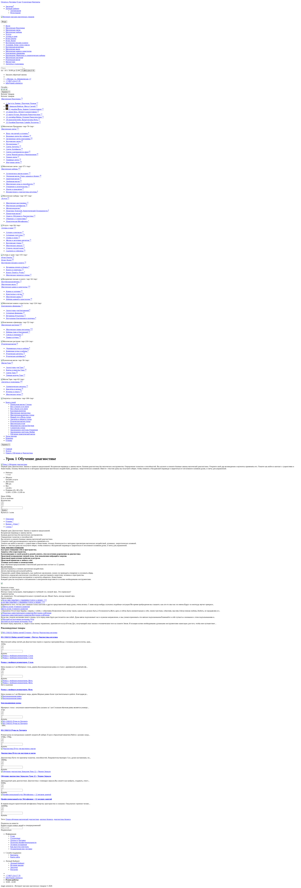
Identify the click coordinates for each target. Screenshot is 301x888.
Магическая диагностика (20, 413)
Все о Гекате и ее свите (19, 407)
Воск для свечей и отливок (17, 133)
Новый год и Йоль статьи (20, 417)
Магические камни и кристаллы (19, 51)
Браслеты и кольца (14, 389)
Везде (8, 26)
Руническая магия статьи (20, 421)
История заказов (17, 865)
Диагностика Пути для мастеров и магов (18, 753)
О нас (19, 2)
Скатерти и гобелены (15, 251)
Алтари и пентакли (15, 232)
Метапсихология (13, 208)
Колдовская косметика (15, 47)
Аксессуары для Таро (15, 367)
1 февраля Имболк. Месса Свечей (23, 106)
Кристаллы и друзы (15, 294)
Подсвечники (12, 144)
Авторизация (15, 11)
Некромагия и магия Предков (22, 426)
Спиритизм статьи (17, 428)
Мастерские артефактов (16, 206)
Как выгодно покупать (19, 847)
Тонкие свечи (12, 157)
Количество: (6, 500)
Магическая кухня (17, 423)
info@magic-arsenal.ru (14, 878)
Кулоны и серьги (14, 392)
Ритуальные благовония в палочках (21, 318)
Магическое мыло (13, 49)
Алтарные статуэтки (15, 235)
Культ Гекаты (11, 38)
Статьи (9, 527)
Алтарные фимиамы (15, 313)
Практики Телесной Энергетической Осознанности (27, 211)
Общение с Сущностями (16, 219)
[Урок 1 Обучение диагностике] (14, 464)
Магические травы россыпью (19, 329)
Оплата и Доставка (8, 2)
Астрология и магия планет (18, 174)
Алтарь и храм (11, 36)
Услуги (8, 34)
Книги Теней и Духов (15, 272)
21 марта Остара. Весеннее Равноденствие (24, 115)
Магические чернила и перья (19, 275)
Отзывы (9, 440)
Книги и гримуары (15, 270)
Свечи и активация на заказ (18, 152)
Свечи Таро (12, 373)
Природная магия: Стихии (21, 404)
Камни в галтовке (14, 291)
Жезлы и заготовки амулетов (18, 240)
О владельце (27, 2)
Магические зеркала (15, 246)
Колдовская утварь (14, 243)
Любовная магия (14, 181)
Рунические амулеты (15, 354)
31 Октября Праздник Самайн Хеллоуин (23, 122)
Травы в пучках (13, 337)
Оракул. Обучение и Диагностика (20, 216)
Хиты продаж (11, 436)
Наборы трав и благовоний (18, 332)
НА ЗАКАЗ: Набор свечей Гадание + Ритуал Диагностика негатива (29, 637)
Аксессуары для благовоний (18, 310)
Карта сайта (15, 857)
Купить (4, 510)
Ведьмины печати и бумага (17, 267)
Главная (9, 449)
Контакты (36, 2)
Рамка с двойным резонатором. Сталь (17, 662)
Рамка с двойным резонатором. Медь (17, 690)
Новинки (9, 438)
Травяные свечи (13, 160)
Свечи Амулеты (13, 147)
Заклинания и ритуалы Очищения (24, 430)
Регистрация (15, 13)
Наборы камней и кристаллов (19, 299)
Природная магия (14, 213)
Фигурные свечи (14, 162)
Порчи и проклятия (15, 189)
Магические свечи (13, 30)
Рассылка (14, 869)
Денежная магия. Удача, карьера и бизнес (23, 176)
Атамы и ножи (13, 238)
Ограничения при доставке (21, 849)
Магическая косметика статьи (22, 415)
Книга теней (11, 402)
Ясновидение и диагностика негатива (22, 192)
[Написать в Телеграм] (7, 89)
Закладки (14, 867)
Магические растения (14, 58)
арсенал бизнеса (46, 819)
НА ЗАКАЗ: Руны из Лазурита (14, 730)
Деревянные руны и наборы (18, 348)
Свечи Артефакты (14, 149)
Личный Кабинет (17, 863)
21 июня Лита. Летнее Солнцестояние (22, 112)
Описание (10, 519)
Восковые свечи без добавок (18, 136)
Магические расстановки (17, 203)
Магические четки (14, 394)
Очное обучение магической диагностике (22, 819)
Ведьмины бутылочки (16, 316)
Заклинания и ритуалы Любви (22, 432)
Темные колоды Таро (15, 375)
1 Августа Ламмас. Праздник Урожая (22, 103)
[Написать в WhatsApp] (4, 89)
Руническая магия (13, 60)
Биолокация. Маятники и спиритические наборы (25, 55)
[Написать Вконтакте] (2, 89)
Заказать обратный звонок (16, 75)
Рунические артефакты (16, 356)
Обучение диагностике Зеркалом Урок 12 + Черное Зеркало (26, 776)
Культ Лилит (11, 41)
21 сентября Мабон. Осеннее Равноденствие (25, 117)
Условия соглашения (18, 845)
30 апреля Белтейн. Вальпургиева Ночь (23, 120)
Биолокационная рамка (11, 703)
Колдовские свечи (14, 141)
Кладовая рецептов (18, 411)
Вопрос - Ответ (12, 524)
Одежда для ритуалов (15, 248)
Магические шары (14, 297)
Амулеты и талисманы (15, 64)
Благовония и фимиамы (15, 53)
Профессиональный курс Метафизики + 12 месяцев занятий (26, 799)
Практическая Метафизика (17, 221)
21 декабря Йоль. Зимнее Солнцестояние (26, 109)
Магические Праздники (15, 28)
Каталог (7, 96)
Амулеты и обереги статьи (21, 419)
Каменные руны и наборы (17, 351)
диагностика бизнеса (62, 819)
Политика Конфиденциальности (23, 842)
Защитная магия (13, 179)
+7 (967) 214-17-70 (13, 876)
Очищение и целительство (18, 187)
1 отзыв (8, 474)
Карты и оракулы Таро (16, 370)
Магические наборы (14, 32)
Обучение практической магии (22, 434)
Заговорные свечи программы (19, 139)
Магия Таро (10, 62)
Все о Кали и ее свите (19, 409)
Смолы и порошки (14, 335)
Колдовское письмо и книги (17, 43)
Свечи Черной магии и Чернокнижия (22, 154)
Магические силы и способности (20, 184)
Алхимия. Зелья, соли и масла (18, 45)
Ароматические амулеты (17, 386)
